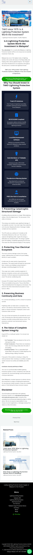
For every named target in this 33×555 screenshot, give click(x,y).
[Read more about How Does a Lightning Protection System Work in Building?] (16, 462)
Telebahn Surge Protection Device (17, 506)
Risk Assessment (16, 502)
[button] (29, 551)
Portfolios (16, 508)
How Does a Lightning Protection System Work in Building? (15, 472)
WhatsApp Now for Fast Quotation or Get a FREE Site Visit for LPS (16, 410)
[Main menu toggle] (29, 1)
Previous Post (16, 417)
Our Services (16, 503)
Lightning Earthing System (16, 496)
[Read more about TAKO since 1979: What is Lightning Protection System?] (16, 439)
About (16, 509)
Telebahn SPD (17, 498)
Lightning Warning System (16, 500)
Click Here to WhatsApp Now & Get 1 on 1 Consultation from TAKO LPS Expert (16, 79)
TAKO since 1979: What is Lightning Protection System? (15, 449)
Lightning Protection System (10, 37)
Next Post (16, 422)
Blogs (16, 511)
